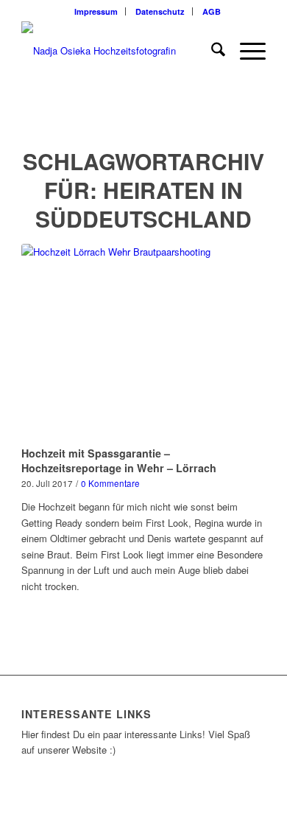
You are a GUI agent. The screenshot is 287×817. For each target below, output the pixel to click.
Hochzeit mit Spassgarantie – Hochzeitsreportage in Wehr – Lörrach (118, 460)
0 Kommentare (110, 483)
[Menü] (245, 50)
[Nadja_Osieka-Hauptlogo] (118, 50)
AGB (211, 11)
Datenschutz (160, 11)
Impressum (96, 11)
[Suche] (210, 50)
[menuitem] (96, 11)
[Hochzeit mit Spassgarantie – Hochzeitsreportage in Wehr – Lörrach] (143, 342)
